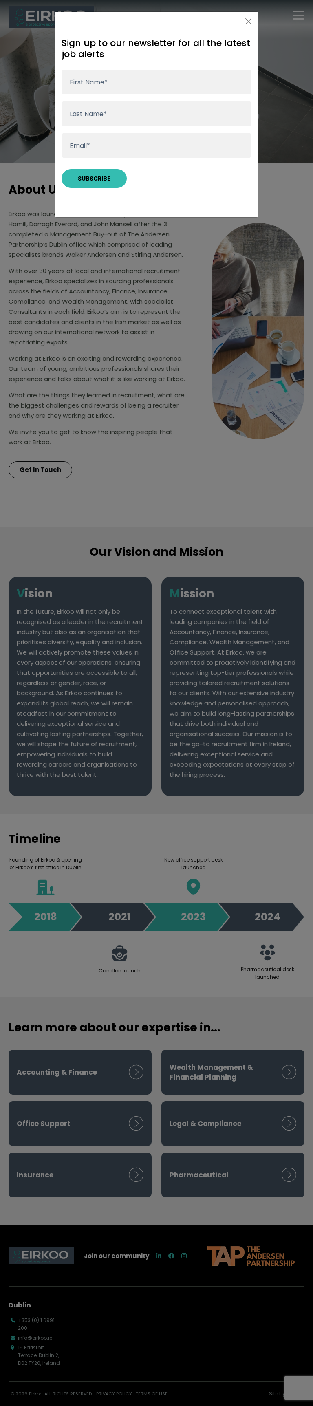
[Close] (248, 21)
